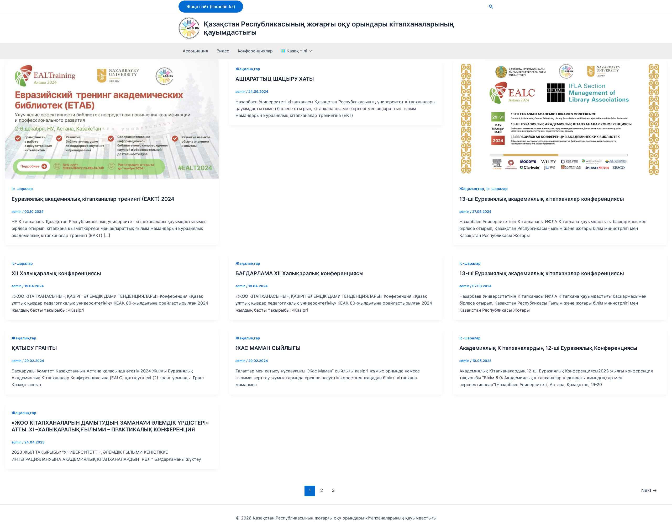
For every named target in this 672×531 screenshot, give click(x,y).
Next (649, 490)
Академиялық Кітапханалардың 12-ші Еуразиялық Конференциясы (548, 348)
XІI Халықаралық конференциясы (56, 273)
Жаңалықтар (247, 69)
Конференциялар (255, 50)
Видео (223, 50)
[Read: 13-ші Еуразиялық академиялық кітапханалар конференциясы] (559, 118)
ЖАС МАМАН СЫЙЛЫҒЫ (268, 348)
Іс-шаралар (22, 188)
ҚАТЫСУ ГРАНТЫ (34, 348)
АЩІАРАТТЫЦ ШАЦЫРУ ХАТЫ (274, 79)
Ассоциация (195, 50)
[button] (210, 7)
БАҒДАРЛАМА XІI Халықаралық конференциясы (299, 273)
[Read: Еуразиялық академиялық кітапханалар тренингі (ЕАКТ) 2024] (112, 118)
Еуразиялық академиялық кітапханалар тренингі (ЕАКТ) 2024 (93, 199)
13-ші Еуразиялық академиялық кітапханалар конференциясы (541, 199)
